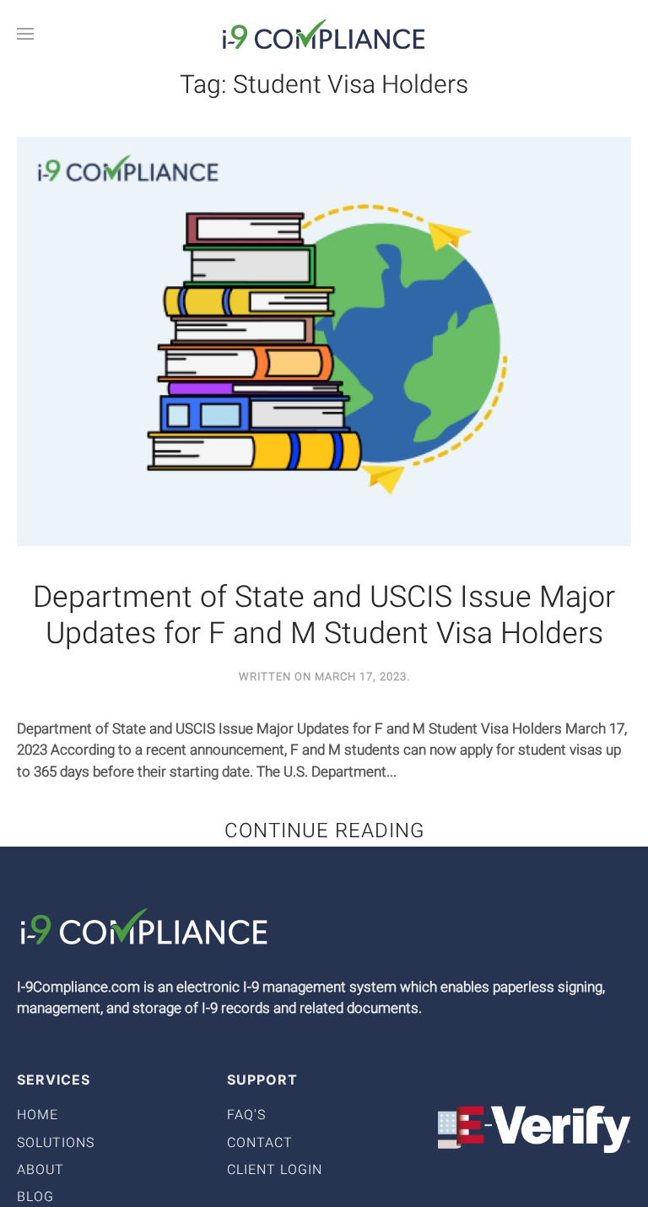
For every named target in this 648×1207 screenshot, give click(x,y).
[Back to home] (324, 34)
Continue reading (324, 831)
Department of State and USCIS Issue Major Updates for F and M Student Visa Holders (324, 616)
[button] (25, 34)
